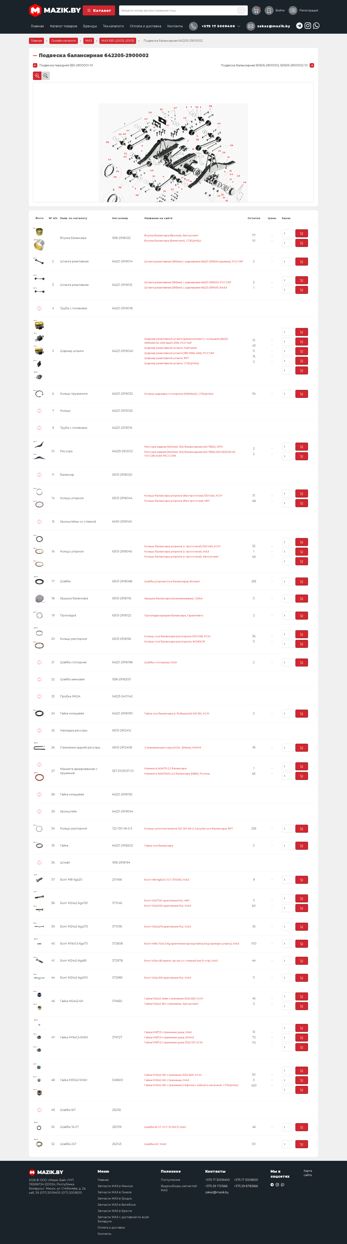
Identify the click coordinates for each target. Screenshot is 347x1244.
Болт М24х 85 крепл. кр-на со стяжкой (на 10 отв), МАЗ (181, 960)
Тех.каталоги (113, 26)
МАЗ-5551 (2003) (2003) (117, 40)
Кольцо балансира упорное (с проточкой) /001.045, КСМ (182, 546)
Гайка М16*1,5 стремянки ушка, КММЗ (169, 1037)
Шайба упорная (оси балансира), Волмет (172, 581)
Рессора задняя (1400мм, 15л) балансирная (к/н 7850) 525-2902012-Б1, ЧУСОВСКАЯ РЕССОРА (190, 453)
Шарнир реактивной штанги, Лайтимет (170, 347)
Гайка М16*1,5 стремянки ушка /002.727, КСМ (173, 1042)
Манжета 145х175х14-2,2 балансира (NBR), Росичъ (177, 773)
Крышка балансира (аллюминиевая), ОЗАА (173, 598)
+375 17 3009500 (246, 1180)
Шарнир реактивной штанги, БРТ (166, 358)
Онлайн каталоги (63, 40)
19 (223, 197)
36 (117, 171)
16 (230, 171)
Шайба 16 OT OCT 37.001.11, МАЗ (165, 1127)
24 (109, 159)
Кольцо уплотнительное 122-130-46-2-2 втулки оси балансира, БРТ (188, 828)
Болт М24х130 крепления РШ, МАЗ (167, 905)
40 (145, 118)
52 (125, 153)
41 (167, 125)
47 (175, 108)
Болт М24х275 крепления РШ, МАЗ (167, 926)
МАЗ (88, 40)
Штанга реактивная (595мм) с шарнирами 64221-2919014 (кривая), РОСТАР (193, 261)
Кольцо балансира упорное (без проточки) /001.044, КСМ (183, 495)
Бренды (90, 26)
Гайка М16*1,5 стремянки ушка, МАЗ (168, 1032)
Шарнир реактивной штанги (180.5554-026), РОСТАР (179, 353)
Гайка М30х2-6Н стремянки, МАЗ (166, 1080)
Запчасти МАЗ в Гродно (115, 1198)
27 (187, 180)
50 (161, 109)
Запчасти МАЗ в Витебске (117, 1205)
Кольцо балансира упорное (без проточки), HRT (177, 500)
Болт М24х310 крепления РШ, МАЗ (167, 977)
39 (231, 145)
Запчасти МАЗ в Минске (115, 1186)
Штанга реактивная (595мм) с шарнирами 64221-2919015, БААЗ (185, 287)
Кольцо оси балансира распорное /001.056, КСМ (177, 636)
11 (225, 171)
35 (222, 194)
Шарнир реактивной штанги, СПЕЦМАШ (171, 363)
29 (150, 112)
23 (238, 176)
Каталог (102, 10)
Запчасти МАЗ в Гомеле (115, 1192)
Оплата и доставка (145, 26)
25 (219, 151)
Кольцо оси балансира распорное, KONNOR (174, 641)
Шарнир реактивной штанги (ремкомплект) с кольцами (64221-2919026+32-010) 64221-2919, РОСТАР (186, 340)
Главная (37, 26)
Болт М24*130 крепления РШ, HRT (167, 900)
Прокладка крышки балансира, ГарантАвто (173, 615)
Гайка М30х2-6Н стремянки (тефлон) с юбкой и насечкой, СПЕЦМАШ (191, 1085)
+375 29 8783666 (246, 1186)
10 (228, 157)
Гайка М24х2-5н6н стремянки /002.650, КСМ (173, 998)
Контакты (175, 26)
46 (125, 156)
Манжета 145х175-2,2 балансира (165, 768)
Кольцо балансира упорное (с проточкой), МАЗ (176, 551)
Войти (280, 10)
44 (127, 130)
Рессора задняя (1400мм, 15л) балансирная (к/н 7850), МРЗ (183, 446)
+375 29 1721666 (216, 1186)
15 (193, 149)
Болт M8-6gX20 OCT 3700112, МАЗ (166, 879)
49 (244, 182)
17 (182, 177)
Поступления (170, 1180)
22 (218, 195)
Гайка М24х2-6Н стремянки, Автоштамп (171, 1003)
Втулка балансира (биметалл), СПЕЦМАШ (172, 240)
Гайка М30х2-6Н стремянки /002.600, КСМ (173, 1074)
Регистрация (308, 10)
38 (119, 187)
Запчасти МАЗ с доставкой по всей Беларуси (123, 1219)
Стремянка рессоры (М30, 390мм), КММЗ (172, 747)
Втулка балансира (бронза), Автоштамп (171, 235)
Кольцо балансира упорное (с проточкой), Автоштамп (181, 556)
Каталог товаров (63, 26)
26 (224, 152)
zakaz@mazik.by (217, 1192)
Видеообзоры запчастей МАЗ (179, 1188)
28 (114, 177)
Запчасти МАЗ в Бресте (115, 1211)
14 (190, 181)
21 (230, 179)
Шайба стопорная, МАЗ (160, 662)
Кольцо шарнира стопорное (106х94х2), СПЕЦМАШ (178, 393)
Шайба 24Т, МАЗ (155, 1144)
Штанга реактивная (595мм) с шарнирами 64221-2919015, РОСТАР (187, 282)
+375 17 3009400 (217, 1180)
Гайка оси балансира (158, 845)
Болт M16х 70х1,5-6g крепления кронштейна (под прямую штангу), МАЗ (191, 943)
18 (226, 200)
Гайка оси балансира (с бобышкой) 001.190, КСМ (176, 713)
